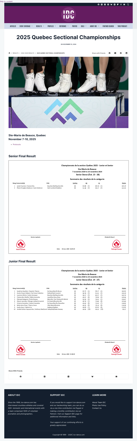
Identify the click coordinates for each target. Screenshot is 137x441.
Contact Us (96, 408)
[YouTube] (114, 4)
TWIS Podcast (122, 26)
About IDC (93, 26)
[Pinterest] (121, 53)
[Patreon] (118, 4)
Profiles (51, 26)
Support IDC (70, 414)
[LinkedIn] (126, 53)
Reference (62, 26)
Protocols (17, 144)
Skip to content (6, 1)
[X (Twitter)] (102, 4)
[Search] (128, 4)
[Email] (124, 4)
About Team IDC (99, 402)
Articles (13, 26)
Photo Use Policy (99, 405)
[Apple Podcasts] (121, 4)
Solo (82, 26)
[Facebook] (98, 4)
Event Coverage (25, 26)
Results (39, 26)
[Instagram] (105, 4)
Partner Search (108, 26)
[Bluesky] (111, 4)
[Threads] (108, 4)
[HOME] (9, 53)
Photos (74, 26)
